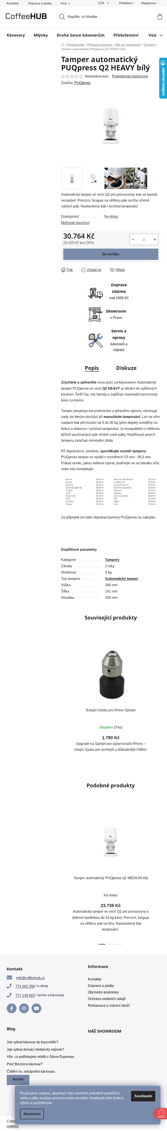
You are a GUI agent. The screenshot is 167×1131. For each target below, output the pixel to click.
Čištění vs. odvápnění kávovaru (31, 1071)
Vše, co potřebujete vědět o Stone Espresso (40, 1057)
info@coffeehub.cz (30, 978)
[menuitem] (15, 35)
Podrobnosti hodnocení (130, 76)
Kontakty (13, 3)
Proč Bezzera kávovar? (25, 1064)
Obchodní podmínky (103, 992)
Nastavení (32, 1114)
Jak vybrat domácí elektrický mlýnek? (35, 1049)
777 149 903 (25, 995)
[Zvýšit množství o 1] (155, 239)
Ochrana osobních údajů (107, 999)
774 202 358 (25, 986)
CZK (101, 3)
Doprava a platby (40, 3)
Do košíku (110, 254)
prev (64, 876)
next (157, 876)
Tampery (112, 560)
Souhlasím (143, 1096)
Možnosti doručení (75, 223)
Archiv (18, 1079)
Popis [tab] (92, 367)
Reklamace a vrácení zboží (109, 1005)
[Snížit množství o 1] (133, 239)
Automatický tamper (121, 579)
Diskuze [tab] (126, 367)
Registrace (148, 3)
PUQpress (82, 83)
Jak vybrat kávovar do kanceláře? (32, 1042)
